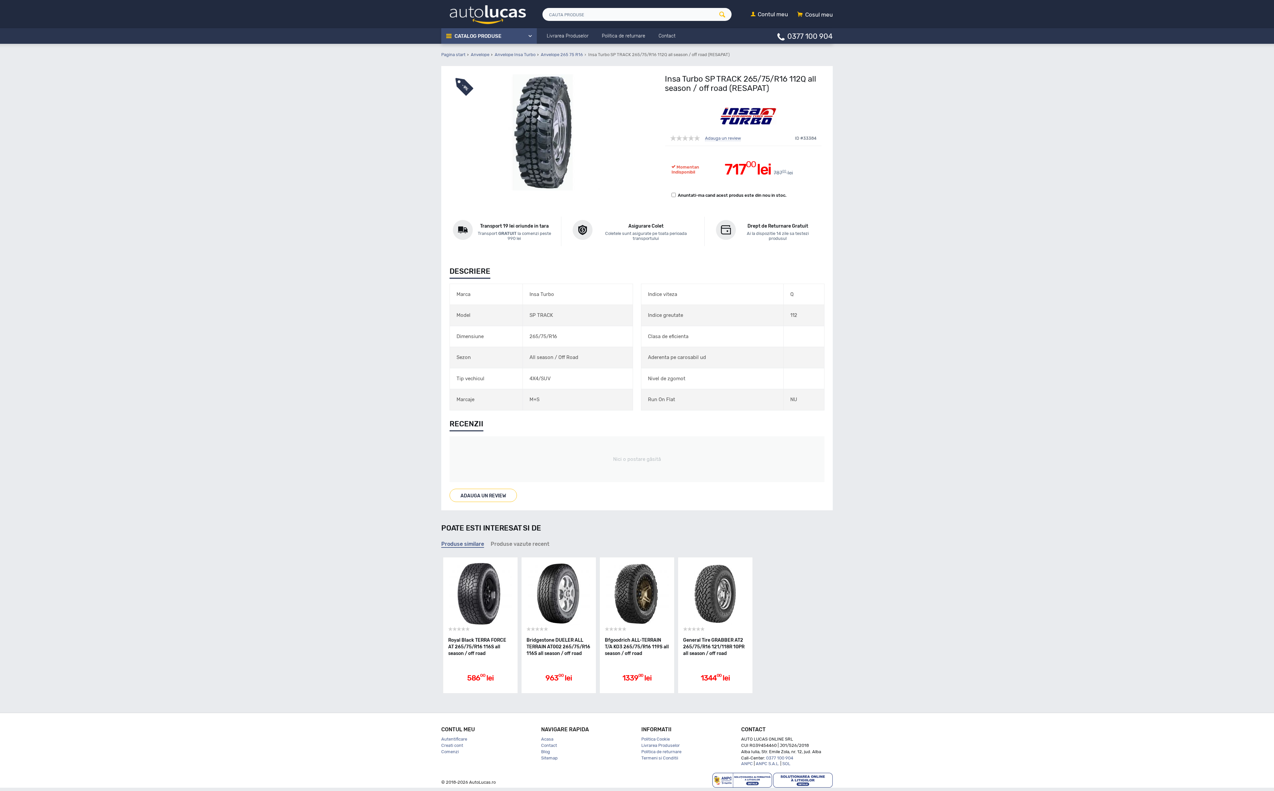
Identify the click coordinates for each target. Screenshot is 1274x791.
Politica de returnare (661, 751)
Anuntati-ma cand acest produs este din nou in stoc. (732, 195)
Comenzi (450, 751)
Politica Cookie (655, 739)
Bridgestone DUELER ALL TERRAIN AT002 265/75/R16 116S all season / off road (558, 646)
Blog (545, 751)
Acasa (547, 739)
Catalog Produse (478, 36)
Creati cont (452, 745)
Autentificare (454, 739)
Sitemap (549, 757)
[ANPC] (742, 779)
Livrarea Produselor (660, 745)
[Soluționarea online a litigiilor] (803, 779)
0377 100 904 (810, 36)
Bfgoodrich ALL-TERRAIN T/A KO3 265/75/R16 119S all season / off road (637, 646)
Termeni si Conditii (659, 757)
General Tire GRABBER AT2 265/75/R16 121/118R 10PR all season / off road (713, 646)
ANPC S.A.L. (767, 763)
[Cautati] (724, 14)
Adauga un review (723, 138)
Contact (549, 745)
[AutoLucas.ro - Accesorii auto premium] (483, 13)
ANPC (747, 763)
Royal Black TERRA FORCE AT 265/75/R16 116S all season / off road (477, 646)
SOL (786, 763)
